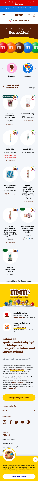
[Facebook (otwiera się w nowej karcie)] (11, 422)
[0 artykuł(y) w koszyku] (34, 15)
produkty (20, 29)
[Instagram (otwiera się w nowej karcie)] (5, 422)
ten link (11, 388)
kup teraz (19, 4)
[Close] (35, 459)
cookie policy (21, 469)
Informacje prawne (9, 447)
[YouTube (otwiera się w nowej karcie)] (22, 422)
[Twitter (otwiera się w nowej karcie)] (16, 422)
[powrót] (3, 9)
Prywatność (7, 443)
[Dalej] (35, 9)
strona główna (10, 29)
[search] (29, 15)
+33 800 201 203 (20, 327)
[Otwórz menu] (4, 15)
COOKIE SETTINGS (9, 439)
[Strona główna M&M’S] (19, 15)
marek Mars (17, 382)
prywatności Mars (17, 369)
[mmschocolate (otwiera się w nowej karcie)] (28, 422)
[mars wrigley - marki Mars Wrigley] (9, 434)
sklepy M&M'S (19, 317)
